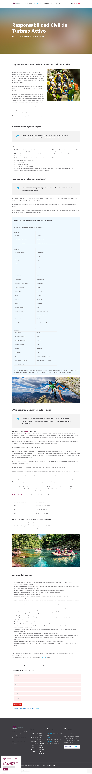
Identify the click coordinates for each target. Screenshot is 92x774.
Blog (40, 738)
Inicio (14, 36)
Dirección (49, 741)
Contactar (33, 744)
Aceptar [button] (5, 769)
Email (48, 737)
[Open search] (65, 3)
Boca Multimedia (51, 765)
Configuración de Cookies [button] (9, 767)
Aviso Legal (38, 708)
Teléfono (49, 733)
